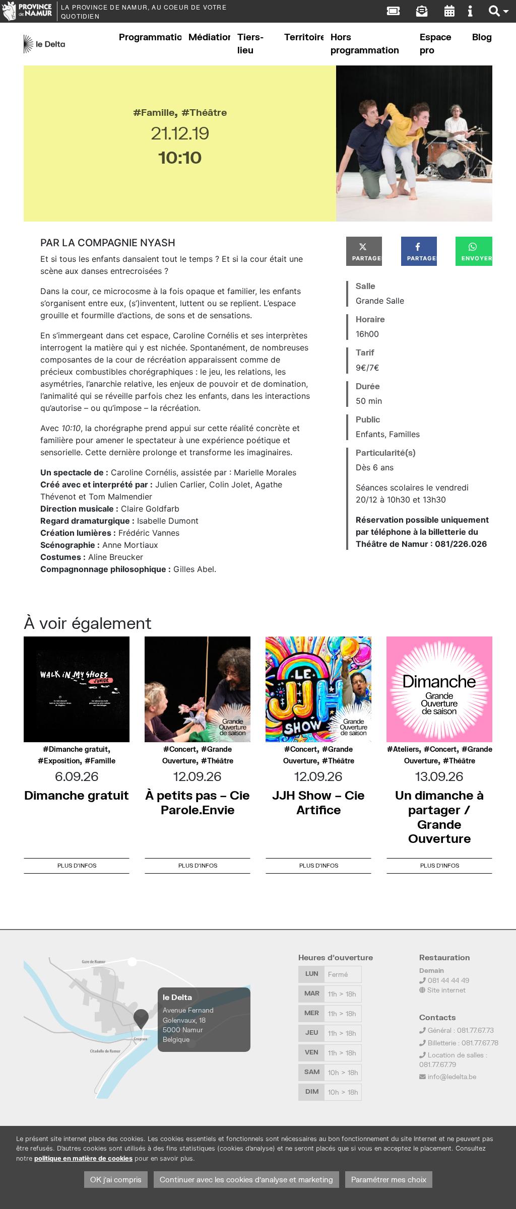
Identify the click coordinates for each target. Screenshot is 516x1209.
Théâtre (208, 112)
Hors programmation (365, 43)
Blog (482, 37)
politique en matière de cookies (83, 1158)
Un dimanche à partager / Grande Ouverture (439, 816)
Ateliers (406, 749)
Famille (157, 112)
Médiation (209, 37)
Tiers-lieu (250, 43)
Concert (182, 749)
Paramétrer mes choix (388, 1179)
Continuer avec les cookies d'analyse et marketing (246, 1179)
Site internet (445, 990)
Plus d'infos (76, 865)
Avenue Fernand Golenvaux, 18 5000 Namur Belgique (188, 1024)
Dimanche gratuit (78, 749)
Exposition (62, 761)
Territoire (304, 37)
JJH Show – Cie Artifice (318, 802)
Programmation (150, 37)
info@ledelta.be (452, 1077)
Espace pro (436, 43)
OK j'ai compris (116, 1179)
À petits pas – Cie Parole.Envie (197, 802)
